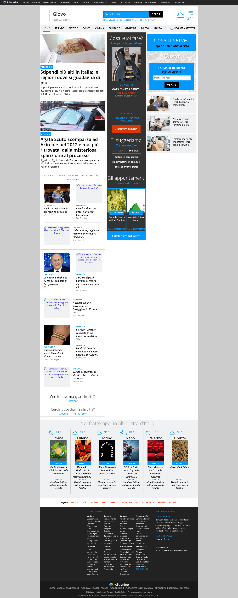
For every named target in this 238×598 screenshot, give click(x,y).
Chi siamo (90, 592)
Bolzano (158, 539)
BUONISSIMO (165, 2)
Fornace (186, 525)
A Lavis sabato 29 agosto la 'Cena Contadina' (86, 212)
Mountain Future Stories (126, 91)
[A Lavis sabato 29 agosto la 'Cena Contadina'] (89, 186)
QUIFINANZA (151, 2)
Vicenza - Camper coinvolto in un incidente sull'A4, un (88, 333)
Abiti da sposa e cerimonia (110, 541)
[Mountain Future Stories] (126, 63)
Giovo (59, 14)
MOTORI (94, 502)
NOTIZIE (73, 28)
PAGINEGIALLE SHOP (69, 2)
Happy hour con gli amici (126, 161)
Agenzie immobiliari (141, 541)
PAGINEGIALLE (49, 2)
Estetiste (123, 533)
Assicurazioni (141, 526)
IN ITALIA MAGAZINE (164, 550)
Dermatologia (125, 540)
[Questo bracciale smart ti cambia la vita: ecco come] (57, 334)
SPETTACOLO (87, 175)
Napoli (131, 437)
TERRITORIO (46, 67)
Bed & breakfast (142, 562)
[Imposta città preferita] (44, 14)
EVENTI (86, 28)
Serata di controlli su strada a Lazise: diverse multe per (86, 375)
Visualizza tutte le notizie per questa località (58, 485)
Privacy (110, 592)
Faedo (186, 520)
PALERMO (127, 20)
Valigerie (107, 528)
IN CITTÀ (139, 502)
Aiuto (149, 592)
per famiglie (127, 121)
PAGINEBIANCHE (99, 2)
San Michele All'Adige (173, 522)
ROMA (105, 20)
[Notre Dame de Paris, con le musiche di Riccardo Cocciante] (155, 450)
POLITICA (61, 175)
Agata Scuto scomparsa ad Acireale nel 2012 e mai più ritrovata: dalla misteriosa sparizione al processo (69, 147)
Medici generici (110, 557)
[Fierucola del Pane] (180, 450)
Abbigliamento (110, 519)
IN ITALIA (151, 20)
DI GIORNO (119, 150)
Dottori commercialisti (142, 534)
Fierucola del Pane (179, 467)
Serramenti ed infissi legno (93, 532)
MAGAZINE (130, 28)
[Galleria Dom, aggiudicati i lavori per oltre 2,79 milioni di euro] (57, 230)
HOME (46, 28)
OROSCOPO (126, 502)
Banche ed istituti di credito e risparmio (143, 521)
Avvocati (139, 538)
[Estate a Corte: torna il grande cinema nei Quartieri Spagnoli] (131, 450)
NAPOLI (119, 20)
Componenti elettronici (92, 541)
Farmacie (107, 549)
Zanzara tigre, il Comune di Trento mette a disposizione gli (87, 282)
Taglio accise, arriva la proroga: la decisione (56, 210)
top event (134, 118)
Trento (166, 539)
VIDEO (104, 502)
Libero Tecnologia (51, 359)
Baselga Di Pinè (161, 531)
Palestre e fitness (127, 519)
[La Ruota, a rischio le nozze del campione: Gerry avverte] (57, 262)
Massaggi (123, 536)
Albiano (173, 520)
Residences (140, 564)
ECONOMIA (73, 175)
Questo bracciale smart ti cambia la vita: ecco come (54, 353)
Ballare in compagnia (126, 156)
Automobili (92, 571)
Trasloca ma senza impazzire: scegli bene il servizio (182, 141)
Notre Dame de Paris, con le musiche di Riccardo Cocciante (155, 473)
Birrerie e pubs (142, 557)
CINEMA (99, 28)
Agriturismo (80, 413)
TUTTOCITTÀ (116, 2)
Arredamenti (92, 519)
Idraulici (90, 523)
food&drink (120, 118)
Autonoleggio (93, 562)
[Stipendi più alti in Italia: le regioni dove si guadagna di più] (72, 52)
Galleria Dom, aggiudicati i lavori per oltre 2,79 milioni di (87, 233)
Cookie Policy (120, 592)
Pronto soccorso (110, 554)
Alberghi (63, 413)
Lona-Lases (176, 525)
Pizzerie (139, 552)
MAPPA (158, 28)
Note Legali (101, 592)
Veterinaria (108, 569)
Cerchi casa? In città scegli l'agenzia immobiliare (183, 101)
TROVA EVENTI (142, 569)
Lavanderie (108, 533)
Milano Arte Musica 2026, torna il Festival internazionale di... (82, 471)
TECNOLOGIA (73, 179)
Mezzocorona (178, 528)
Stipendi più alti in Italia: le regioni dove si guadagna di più (70, 77)
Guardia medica (110, 559)
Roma (58, 437)
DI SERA (133, 150)
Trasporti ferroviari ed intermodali (92, 557)
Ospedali (107, 552)
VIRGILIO (36, 2)
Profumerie (124, 538)
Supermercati (125, 549)
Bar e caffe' (140, 554)
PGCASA (85, 2)
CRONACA (45, 134)
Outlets (107, 531)
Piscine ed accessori (124, 522)
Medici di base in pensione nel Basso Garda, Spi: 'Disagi (87, 351)
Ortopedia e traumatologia (109, 565)
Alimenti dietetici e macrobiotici (127, 553)
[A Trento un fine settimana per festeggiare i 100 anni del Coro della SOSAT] (57, 303)
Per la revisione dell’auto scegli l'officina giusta (180, 121)
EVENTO (58, 463)
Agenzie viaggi (93, 552)
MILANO (112, 20)
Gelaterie (123, 571)
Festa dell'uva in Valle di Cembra (117, 219)
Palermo (155, 437)
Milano (82, 437)
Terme (122, 526)
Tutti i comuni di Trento (165, 511)
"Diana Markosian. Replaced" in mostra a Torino (107, 470)
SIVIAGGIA (137, 2)
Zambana (159, 522)
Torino (107, 437)
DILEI (127, 2)
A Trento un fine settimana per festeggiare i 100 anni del (85, 307)
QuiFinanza (48, 214)
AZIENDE (59, 28)
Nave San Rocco (162, 520)
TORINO (135, 20)
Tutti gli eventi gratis (126, 166)
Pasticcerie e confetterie (125, 567)
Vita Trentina (81, 218)
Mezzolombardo (176, 531)
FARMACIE (114, 28)
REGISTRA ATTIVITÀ (184, 28)
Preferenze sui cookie (137, 592)
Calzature (107, 526)
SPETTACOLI (126, 85)
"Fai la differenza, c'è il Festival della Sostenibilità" (58, 470)
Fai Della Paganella (163, 528)
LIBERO (25, 2)
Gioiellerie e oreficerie (108, 522)
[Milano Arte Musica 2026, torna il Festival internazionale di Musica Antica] (83, 450)
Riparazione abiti (111, 536)
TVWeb (79, 339)
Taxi (89, 549)
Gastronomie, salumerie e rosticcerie (125, 559)
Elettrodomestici (94, 521)
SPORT (99, 175)
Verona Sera (81, 357)
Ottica (106, 538)
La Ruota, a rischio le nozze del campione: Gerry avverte (55, 281)
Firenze (180, 437)
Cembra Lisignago (162, 525)
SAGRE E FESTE (116, 212)
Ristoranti (73, 400)
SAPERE (114, 502)
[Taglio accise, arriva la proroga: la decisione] (57, 193)
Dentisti (107, 562)
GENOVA (143, 20)
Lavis (180, 520)
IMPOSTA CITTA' (180, 550)
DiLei (46, 287)
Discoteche (140, 559)
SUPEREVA (179, 2)
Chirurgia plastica (127, 543)
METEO (145, 28)
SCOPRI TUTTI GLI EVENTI (126, 129)
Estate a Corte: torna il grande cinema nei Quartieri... (131, 471)
